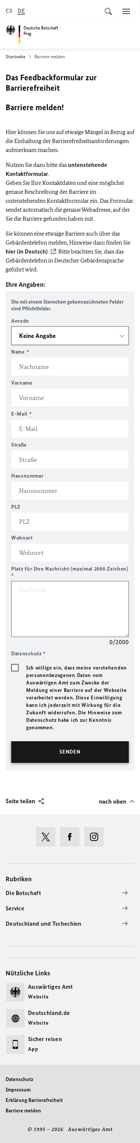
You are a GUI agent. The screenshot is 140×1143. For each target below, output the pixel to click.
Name (20, 352)
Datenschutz (19, 1079)
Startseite (15, 56)
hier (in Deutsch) (27, 251)
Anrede (20, 321)
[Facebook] (72, 837)
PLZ (16, 507)
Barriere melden (23, 1111)
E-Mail (21, 414)
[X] (48, 837)
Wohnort (22, 538)
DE (21, 10)
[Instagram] (96, 837)
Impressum (18, 1090)
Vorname (21, 383)
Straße (19, 445)
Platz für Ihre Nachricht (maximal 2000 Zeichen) (69, 572)
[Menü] (126, 11)
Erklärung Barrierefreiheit (34, 1100)
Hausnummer (27, 476)
